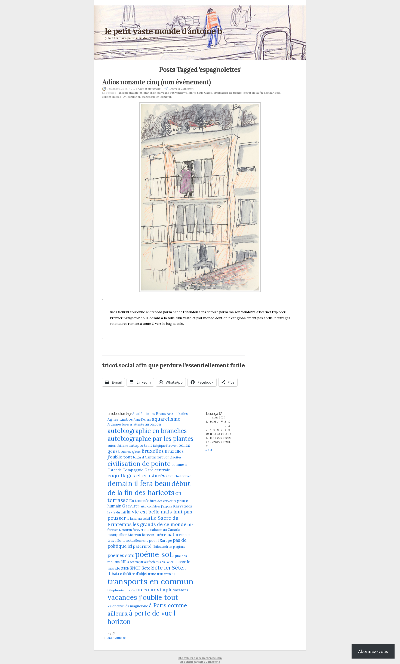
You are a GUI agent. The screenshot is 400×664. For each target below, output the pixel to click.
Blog (110, 50)
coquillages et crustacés (136, 475)
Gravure (130, 506)
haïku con (146, 506)
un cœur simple (154, 589)
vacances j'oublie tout (142, 597)
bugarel (138, 457)
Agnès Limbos (120, 419)
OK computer (131, 97)
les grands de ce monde (159, 524)
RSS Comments (210, 661)
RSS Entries (187, 661)
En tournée (139, 500)
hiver (156, 506)
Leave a (181, 88)
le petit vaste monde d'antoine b (163, 31)
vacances (180, 590)
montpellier (117, 535)
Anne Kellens (142, 419)
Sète (145, 568)
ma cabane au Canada (162, 529)
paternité (142, 546)
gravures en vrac (133, 50)
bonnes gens (129, 451)
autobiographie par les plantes (150, 438)
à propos (198, 50)
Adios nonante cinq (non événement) (156, 82)
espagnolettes (111, 97)
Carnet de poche (149, 88)
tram (160, 574)
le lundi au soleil (138, 519)
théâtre (114, 573)
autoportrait (140, 445)
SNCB (125, 568)
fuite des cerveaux (163, 501)
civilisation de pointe (228, 92)
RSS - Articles (116, 637)
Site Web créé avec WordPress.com (200, 657)
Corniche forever (178, 476)
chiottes (175, 457)
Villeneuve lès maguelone (127, 606)
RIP (124, 561)
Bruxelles (152, 451)
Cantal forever (157, 457)
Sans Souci (165, 562)
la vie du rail (116, 512)
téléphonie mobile (121, 590)
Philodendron (162, 547)
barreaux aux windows (172, 92)
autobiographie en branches (137, 92)
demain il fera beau (139, 483)
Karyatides (182, 506)
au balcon (153, 424)
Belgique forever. (165, 446)
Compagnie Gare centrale (146, 469)
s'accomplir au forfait (142, 562)
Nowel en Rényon (224, 50)
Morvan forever (141, 535)
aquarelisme (166, 419)
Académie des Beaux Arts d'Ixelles (160, 413)
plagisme (179, 547)
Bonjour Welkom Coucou (261, 50)
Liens (111, 56)
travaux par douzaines (168, 50)
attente (138, 424)
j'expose (166, 506)
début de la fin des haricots (261, 92)
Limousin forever (131, 530)
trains (152, 574)
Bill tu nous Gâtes (200, 92)
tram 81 (169, 574)
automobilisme (117, 446)
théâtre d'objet (135, 573)
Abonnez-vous (373, 651)
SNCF (135, 568)
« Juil (208, 450)
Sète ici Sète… (169, 567)
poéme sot (154, 554)
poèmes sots (120, 555)
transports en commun (157, 97)
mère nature (168, 534)
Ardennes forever (120, 424)
